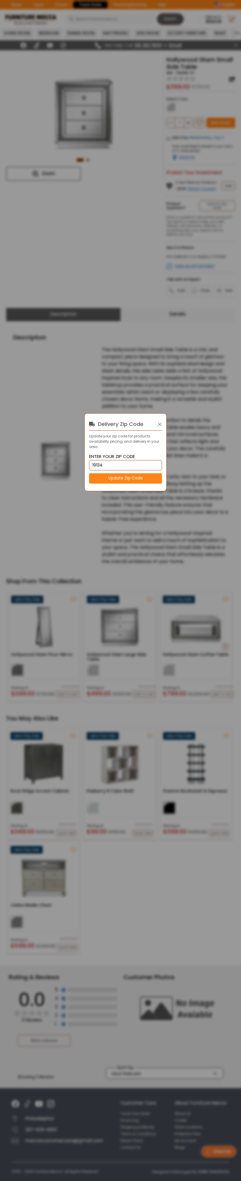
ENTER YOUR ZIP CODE (112, 456)
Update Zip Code (125, 478)
